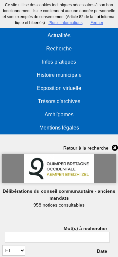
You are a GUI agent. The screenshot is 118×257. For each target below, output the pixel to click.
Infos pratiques (59, 62)
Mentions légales (59, 127)
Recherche (59, 48)
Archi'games (59, 114)
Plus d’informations (66, 22)
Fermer (96, 22)
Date (102, 251)
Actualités (59, 35)
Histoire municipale (59, 75)
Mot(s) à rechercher (85, 228)
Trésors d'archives (59, 101)
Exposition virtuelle (59, 88)
